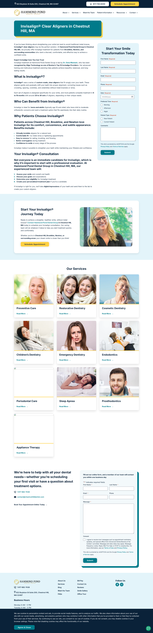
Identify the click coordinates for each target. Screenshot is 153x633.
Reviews (80, 587)
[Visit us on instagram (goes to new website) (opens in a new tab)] (121, 584)
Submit (107, 152)
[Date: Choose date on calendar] (132, 97)
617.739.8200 (99, 4)
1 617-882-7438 (23, 492)
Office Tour (81, 594)
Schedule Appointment (124, 4)
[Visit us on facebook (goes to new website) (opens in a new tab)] (117, 584)
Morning (107, 105)
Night (106, 111)
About (65, 13)
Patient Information (104, 13)
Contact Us (81, 584)
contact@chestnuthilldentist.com (30, 497)
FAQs (60, 594)
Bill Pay (80, 581)
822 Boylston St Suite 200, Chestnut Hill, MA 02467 (37, 4)
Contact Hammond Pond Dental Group (42, 223)
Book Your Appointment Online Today (29, 505)
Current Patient (109, 122)
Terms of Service (118, 146)
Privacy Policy (105, 146)
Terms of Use (109, 548)
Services (75, 13)
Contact (132, 13)
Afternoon (107, 108)
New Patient (108, 118)
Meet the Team (89, 13)
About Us (61, 581)
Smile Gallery (82, 591)
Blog (60, 587)
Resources (121, 13)
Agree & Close (24, 627)
